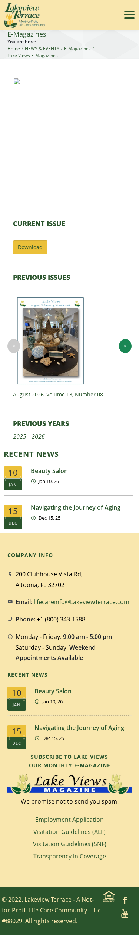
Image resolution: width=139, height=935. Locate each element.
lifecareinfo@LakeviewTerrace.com (81, 602)
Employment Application (69, 819)
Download (30, 247)
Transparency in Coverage (69, 856)
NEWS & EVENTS (42, 49)
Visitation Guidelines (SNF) (69, 844)
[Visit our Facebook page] (125, 899)
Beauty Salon (49, 471)
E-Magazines (77, 49)
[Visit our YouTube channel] (125, 913)
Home (13, 49)
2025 (19, 436)
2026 (38, 436)
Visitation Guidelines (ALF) (69, 832)
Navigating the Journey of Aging (75, 507)
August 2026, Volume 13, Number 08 (58, 394)
